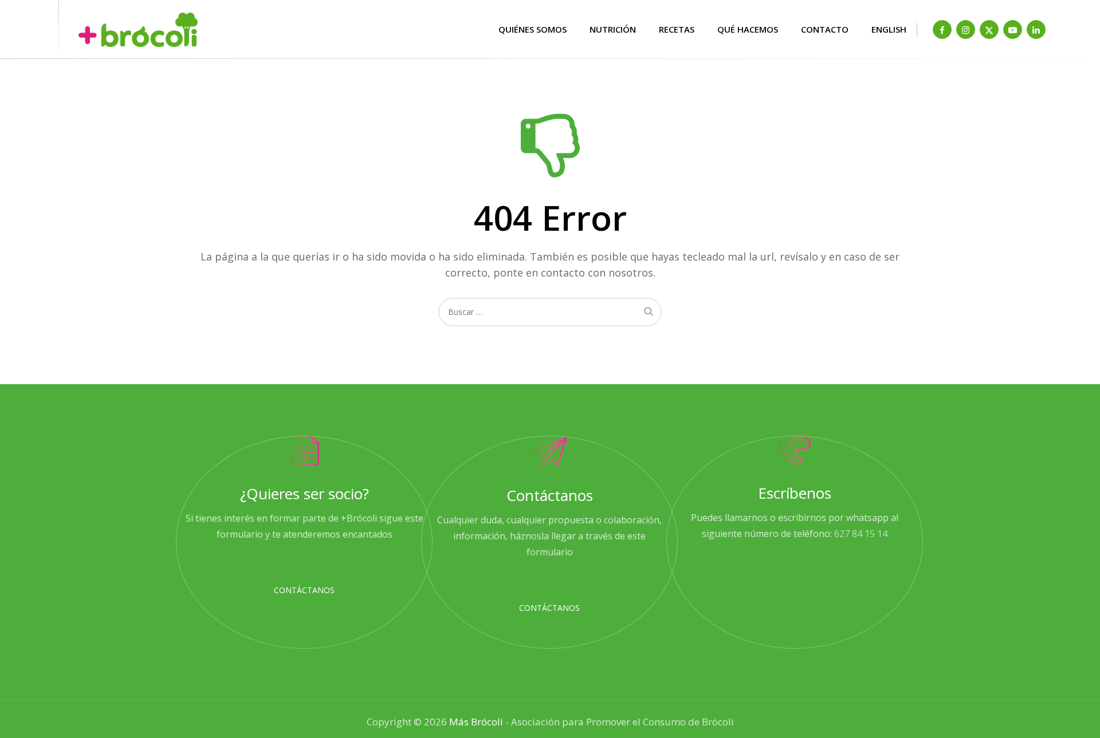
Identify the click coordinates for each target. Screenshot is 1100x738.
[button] (304, 590)
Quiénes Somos (532, 29)
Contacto (824, 29)
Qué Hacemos (747, 29)
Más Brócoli (476, 721)
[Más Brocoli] (80, 29)
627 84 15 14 (860, 533)
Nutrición (613, 29)
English (888, 29)
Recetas (676, 29)
